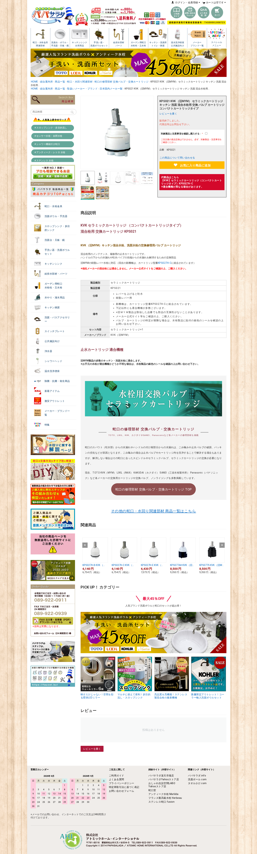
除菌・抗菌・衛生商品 (57, 381)
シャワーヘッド (53, 361)
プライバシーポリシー (121, 783)
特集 (47, 424)
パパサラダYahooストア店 (163, 779)
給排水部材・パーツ (56, 273)
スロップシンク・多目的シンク (57, 228)
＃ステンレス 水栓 (44, 160)
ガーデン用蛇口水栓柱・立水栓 (53, 285)
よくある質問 (116, 779)
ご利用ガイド (116, 775)
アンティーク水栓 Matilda (163, 794)
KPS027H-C (165, 262)
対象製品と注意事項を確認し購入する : (181, 133)
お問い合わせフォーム (121, 791)
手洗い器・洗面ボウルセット (57, 252)
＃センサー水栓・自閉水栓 (48, 136)
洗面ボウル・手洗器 (56, 216)
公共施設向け (52, 341)
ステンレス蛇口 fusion (161, 801)
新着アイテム (52, 391)
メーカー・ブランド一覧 (57, 413)
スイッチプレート (55, 331)
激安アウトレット (55, 401)
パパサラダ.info (197, 775)
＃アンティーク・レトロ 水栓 (49, 152)
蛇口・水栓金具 (53, 206)
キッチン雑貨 (52, 307)
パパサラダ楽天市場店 (161, 775)
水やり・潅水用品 (55, 297)
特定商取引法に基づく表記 (124, 787)
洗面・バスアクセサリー (57, 319)
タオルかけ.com (197, 783)
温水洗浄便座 (52, 371)
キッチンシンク (53, 263)
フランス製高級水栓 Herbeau (165, 797)
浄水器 (48, 351)
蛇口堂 (152, 790)
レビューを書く (168, 113)
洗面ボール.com (197, 779)
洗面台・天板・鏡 (55, 240)
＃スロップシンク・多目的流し (50, 127)
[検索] (72, 112)
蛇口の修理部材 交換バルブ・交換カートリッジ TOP (153, 489)
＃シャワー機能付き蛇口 (47, 144)
